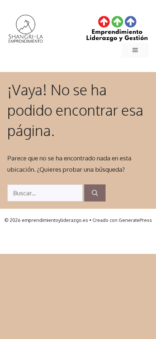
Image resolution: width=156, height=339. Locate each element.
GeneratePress (135, 220)
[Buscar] (95, 193)
